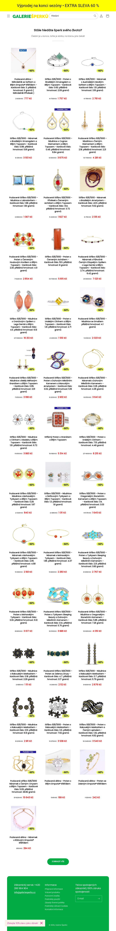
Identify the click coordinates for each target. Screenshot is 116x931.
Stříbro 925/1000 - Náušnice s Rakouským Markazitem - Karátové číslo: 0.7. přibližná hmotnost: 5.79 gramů (92, 675)
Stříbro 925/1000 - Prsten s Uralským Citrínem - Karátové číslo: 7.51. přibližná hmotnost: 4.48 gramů (92, 441)
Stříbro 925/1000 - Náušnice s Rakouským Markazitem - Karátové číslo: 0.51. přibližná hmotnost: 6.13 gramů (23, 728)
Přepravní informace (54, 889)
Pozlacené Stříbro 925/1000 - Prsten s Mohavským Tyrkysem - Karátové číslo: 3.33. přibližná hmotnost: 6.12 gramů (23, 617)
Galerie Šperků (61, 925)
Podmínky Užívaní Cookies (56, 906)
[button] (8, 16)
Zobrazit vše (58, 861)
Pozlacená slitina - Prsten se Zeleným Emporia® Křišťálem (92, 782)
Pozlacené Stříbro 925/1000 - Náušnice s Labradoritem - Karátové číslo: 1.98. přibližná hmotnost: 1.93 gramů (23, 201)
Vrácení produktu (52, 892)
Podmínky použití (52, 899)
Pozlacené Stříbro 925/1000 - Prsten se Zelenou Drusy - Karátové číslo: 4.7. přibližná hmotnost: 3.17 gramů (58, 675)
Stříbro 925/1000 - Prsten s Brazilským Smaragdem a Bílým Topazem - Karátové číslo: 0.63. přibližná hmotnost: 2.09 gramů (58, 85)
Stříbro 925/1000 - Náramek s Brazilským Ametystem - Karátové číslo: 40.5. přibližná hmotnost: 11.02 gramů (92, 201)
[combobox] (73, 16)
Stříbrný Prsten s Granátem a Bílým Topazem (58, 438)
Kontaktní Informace (54, 909)
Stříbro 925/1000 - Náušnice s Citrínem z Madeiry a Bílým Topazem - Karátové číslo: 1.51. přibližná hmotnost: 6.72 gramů (24, 442)
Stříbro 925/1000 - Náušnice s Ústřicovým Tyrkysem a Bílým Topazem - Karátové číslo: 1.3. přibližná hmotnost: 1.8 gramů (58, 499)
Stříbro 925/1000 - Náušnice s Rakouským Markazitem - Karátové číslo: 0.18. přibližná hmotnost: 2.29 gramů (23, 675)
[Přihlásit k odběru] (99, 898)
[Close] (41, 923)
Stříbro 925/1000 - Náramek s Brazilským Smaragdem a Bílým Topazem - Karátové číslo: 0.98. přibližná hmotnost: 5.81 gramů (23, 144)
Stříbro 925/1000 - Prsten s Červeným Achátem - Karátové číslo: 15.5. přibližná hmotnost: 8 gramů (58, 260)
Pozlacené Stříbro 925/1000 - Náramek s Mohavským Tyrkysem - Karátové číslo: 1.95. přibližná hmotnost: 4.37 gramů (58, 558)
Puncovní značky (52, 896)
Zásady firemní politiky (55, 902)
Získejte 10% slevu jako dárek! (22, 923)
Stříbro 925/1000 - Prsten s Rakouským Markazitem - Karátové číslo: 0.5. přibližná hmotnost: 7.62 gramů (58, 728)
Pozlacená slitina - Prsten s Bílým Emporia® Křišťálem (58, 782)
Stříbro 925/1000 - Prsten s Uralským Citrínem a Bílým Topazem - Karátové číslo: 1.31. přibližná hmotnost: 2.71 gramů (58, 324)
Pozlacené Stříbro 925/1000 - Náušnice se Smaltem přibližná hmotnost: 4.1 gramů (92, 323)
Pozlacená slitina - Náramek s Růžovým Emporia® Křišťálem (23, 840)
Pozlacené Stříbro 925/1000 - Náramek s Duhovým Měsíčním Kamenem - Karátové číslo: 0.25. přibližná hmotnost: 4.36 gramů (92, 383)
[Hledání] (95, 16)
